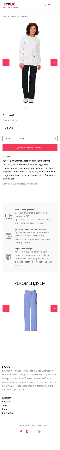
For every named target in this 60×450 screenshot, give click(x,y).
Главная (6, 397)
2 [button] (30, 107)
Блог (4, 409)
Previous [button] (6, 62)
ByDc (9, 4)
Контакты (7, 412)
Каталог (6, 401)
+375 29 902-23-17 (11, 7)
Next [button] (54, 62)
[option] (30, 312)
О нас (5, 405)
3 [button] (34, 107)
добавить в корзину (30, 147)
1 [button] (25, 107)
